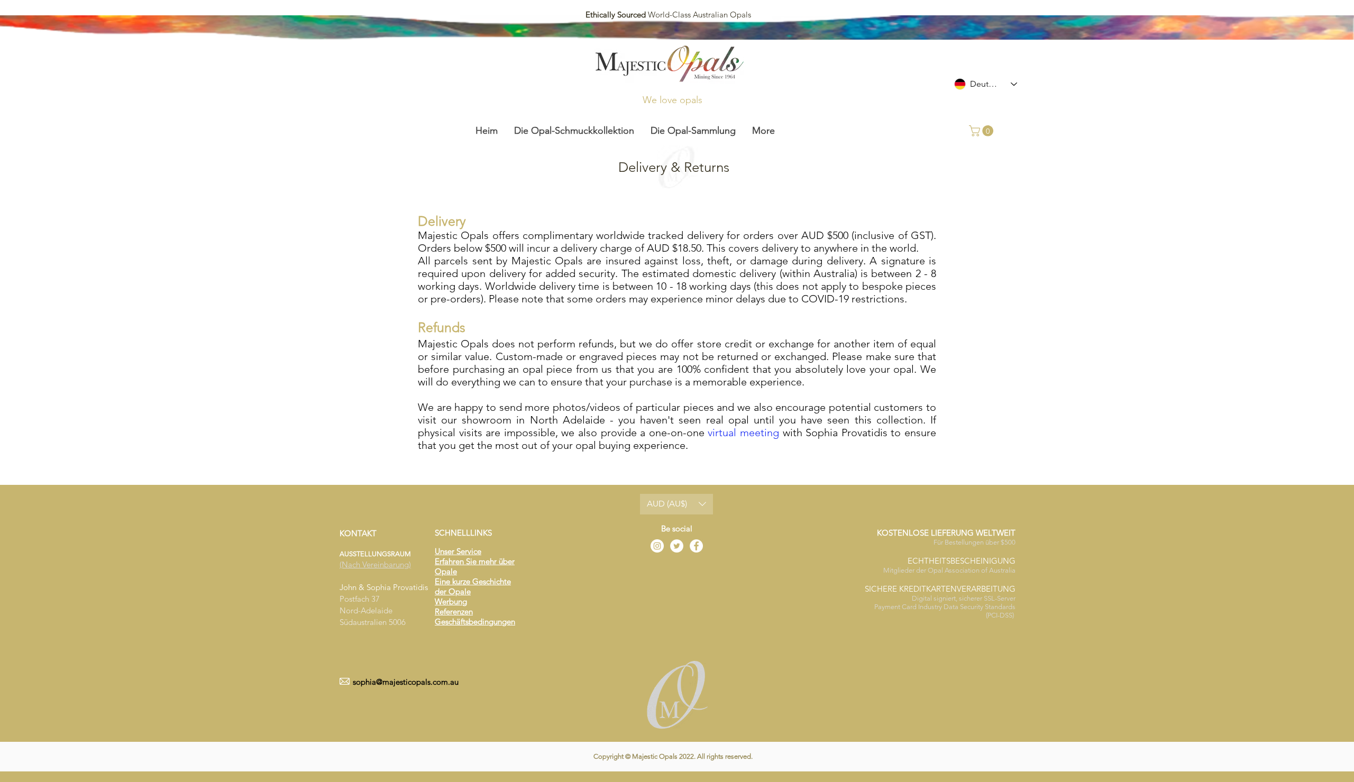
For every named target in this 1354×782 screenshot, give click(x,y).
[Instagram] (657, 546)
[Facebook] (696, 546)
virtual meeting (743, 432)
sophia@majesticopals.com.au (406, 682)
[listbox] (676, 504)
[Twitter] (676, 546)
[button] (982, 130)
